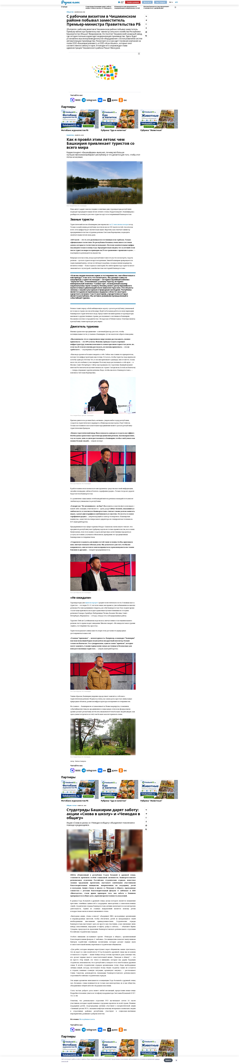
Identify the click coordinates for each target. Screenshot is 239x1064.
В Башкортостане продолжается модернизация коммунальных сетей (127, 7)
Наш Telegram (160, 2)
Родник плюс (70, 1)
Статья (64, 7)
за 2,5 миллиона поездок (119, 224)
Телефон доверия (133, 2)
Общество (70, 12)
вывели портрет (91, 603)
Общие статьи (72, 805)
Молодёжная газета (87, 1019)
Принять (168, 1060)
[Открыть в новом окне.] (75, 100)
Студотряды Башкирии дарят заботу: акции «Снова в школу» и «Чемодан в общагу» (98, 7)
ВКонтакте (147, 2)
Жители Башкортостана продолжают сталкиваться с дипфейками (156, 7)
